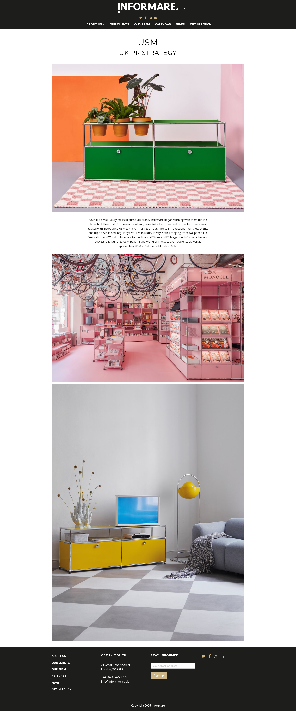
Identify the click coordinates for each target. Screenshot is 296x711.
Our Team (142, 24)
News (180, 24)
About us (94, 24)
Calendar (163, 24)
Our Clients (119, 24)
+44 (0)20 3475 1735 (114, 677)
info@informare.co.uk (115, 681)
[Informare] (148, 7)
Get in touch (200, 24)
